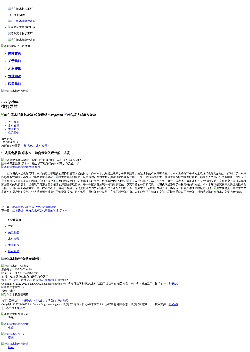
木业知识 (13, 245)
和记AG (28, 145)
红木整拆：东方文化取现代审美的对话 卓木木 (39, 210)
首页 (11, 226)
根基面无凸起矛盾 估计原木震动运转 (34, 206)
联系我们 (13, 251)
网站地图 (63, 280)
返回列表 (34, 167)
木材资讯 (41, 145)
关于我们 (13, 232)
